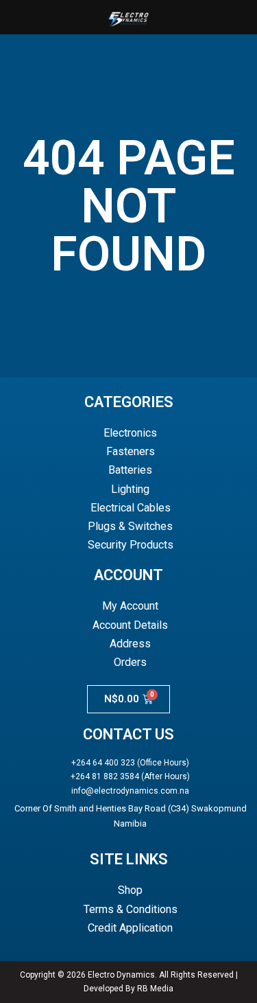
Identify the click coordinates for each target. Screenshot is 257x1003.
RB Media (155, 988)
